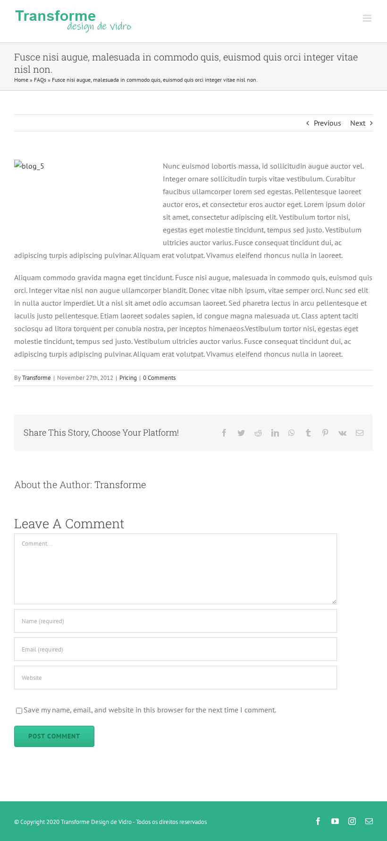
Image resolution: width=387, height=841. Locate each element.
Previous (327, 123)
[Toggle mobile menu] (368, 18)
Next (357, 123)
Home (21, 79)
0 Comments (159, 378)
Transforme (36, 378)
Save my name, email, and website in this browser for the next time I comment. (150, 709)
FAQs (40, 79)
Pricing (128, 378)
